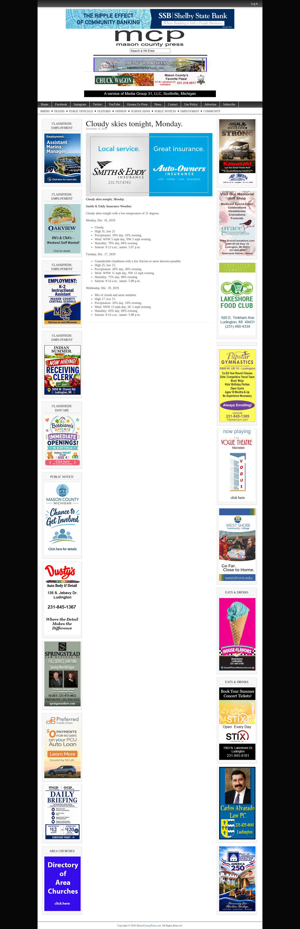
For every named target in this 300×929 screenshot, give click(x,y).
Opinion (121, 111)
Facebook (61, 104)
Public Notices (165, 111)
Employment (190, 111)
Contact (172, 104)
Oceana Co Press (137, 104)
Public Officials (81, 111)
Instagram (80, 104)
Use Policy (191, 104)
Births (45, 111)
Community (212, 111)
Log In (254, 3)
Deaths (59, 111)
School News (140, 111)
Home (44, 104)
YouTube (114, 104)
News (157, 104)
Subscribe (229, 104)
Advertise (210, 104)
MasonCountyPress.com (149, 925)
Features (104, 111)
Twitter (97, 104)
